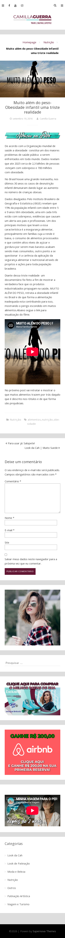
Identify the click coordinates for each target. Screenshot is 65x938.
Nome (9, 518)
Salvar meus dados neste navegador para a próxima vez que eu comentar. (31, 561)
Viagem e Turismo (18, 904)
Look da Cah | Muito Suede (41, 448)
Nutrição (49, 42)
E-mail (9, 530)
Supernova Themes (44, 931)
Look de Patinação (18, 863)
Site (7, 542)
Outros (11, 888)
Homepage (29, 42)
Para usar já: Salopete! (21, 443)
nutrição (47, 419)
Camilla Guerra (48, 118)
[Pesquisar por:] (32, 663)
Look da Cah (14, 855)
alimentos (34, 419)
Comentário (13, 481)
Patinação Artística (18, 896)
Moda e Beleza (16, 871)
